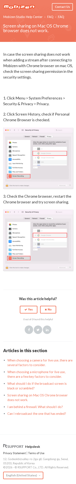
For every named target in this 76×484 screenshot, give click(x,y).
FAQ (50, 17)
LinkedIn (47, 329)
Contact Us (62, 6)
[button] (28, 309)
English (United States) (22, 475)
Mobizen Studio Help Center (23, 17)
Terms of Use (36, 453)
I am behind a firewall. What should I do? (35, 407)
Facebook (29, 329)
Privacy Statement (14, 453)
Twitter (38, 329)
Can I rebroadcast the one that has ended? (36, 413)
